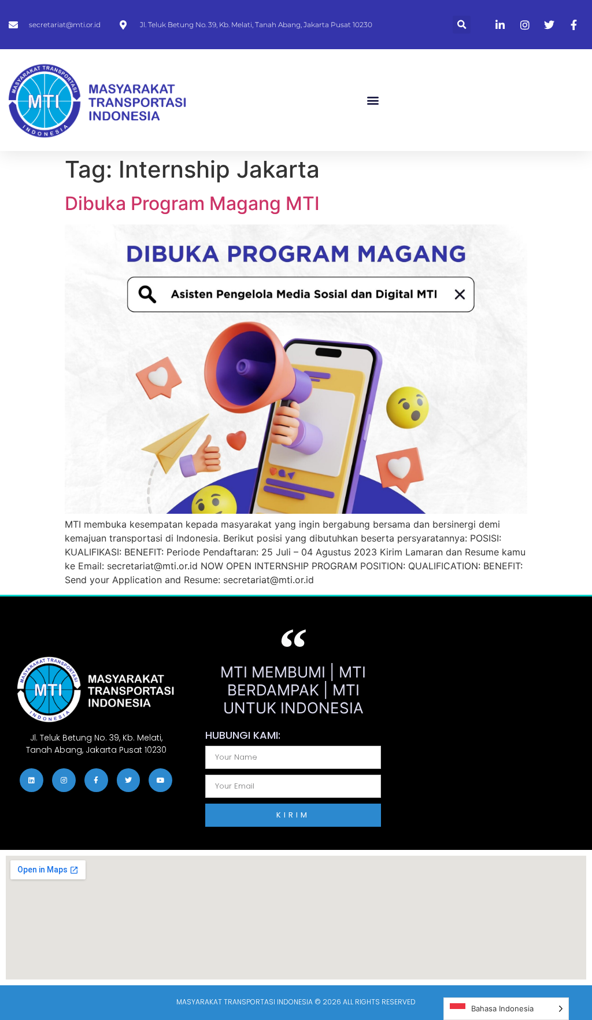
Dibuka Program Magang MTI (192, 203)
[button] (462, 25)
